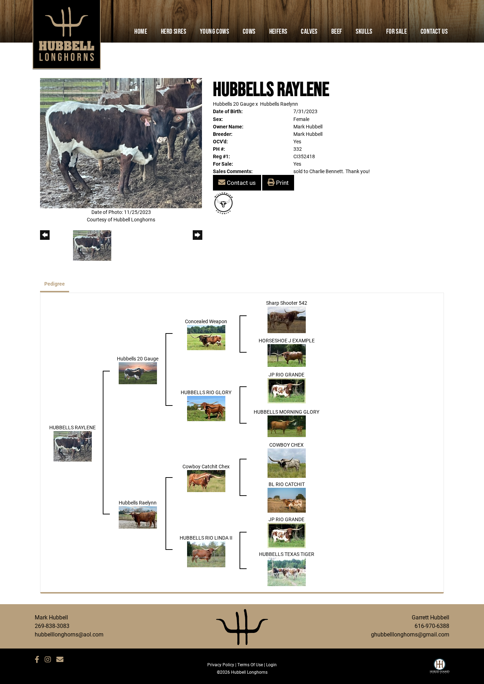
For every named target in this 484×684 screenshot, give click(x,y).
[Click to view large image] (121, 142)
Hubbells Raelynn (279, 103)
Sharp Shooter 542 (286, 302)
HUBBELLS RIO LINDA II (206, 537)
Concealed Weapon (206, 321)
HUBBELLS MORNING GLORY (286, 411)
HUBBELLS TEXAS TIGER (286, 554)
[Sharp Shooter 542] (287, 319)
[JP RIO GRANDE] (287, 390)
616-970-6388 (432, 625)
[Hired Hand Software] (439, 669)
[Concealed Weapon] (206, 337)
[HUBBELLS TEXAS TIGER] (287, 571)
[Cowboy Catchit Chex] (206, 480)
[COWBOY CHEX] (287, 462)
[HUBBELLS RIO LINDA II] (206, 553)
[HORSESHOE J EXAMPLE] (287, 355)
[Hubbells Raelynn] (138, 516)
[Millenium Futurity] (225, 202)
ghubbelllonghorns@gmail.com (410, 634)
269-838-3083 (52, 625)
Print (282, 182)
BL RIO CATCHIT (287, 484)
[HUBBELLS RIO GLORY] (206, 408)
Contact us (240, 182)
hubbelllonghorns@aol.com (69, 634)
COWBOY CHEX (286, 444)
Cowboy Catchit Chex (206, 466)
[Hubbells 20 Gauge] (138, 372)
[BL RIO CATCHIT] (287, 499)
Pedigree (54, 283)
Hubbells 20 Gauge (233, 103)
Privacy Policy (220, 664)
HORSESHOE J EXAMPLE (287, 340)
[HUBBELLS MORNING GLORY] (287, 426)
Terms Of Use (250, 664)
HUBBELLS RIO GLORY (206, 392)
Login (271, 664)
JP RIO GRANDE (286, 374)
